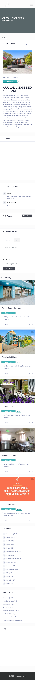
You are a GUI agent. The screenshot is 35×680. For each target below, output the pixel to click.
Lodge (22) (9, 583)
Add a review (27, 216)
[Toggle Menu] (31, 5)
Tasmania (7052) (8, 598)
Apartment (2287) (11, 537)
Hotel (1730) (10, 541)
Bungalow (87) (10, 580)
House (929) (10, 548)
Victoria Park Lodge (9, 455)
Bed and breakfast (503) (13, 559)
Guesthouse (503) (11, 562)
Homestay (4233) (11, 534)
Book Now (10, 81)
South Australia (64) (9, 614)
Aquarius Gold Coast (9, 357)
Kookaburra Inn (7, 406)
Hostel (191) (10, 576)
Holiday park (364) (12, 569)
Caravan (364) (10, 566)
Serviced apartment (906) (14, 551)
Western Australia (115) (10, 610)
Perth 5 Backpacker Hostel (12, 308)
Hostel (16, 77)
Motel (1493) (10, 544)
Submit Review (8, 268)
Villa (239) (9, 573)
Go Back (4, 38)
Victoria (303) (7, 607)
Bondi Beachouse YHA (10, 504)
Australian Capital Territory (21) (12, 620)
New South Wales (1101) (10, 601)
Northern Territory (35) (9, 617)
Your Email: (7, 260)
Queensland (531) (8, 604)
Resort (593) (10, 555)
